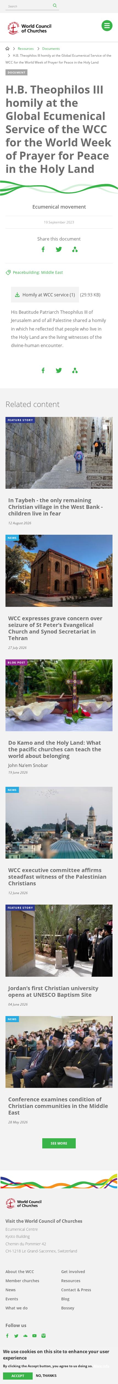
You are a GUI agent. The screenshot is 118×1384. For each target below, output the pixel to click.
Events (11, 1298)
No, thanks (46, 1376)
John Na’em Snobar (28, 765)
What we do (16, 1308)
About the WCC (19, 1271)
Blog (65, 1298)
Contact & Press (76, 1289)
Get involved (73, 1271)
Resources (26, 48)
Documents (51, 48)
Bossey (67, 1308)
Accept (18, 1376)
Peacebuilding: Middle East (38, 272)
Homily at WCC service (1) (49, 295)
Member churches (22, 1280)
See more (59, 1143)
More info (101, 1366)
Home (7, 48)
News (10, 1289)
